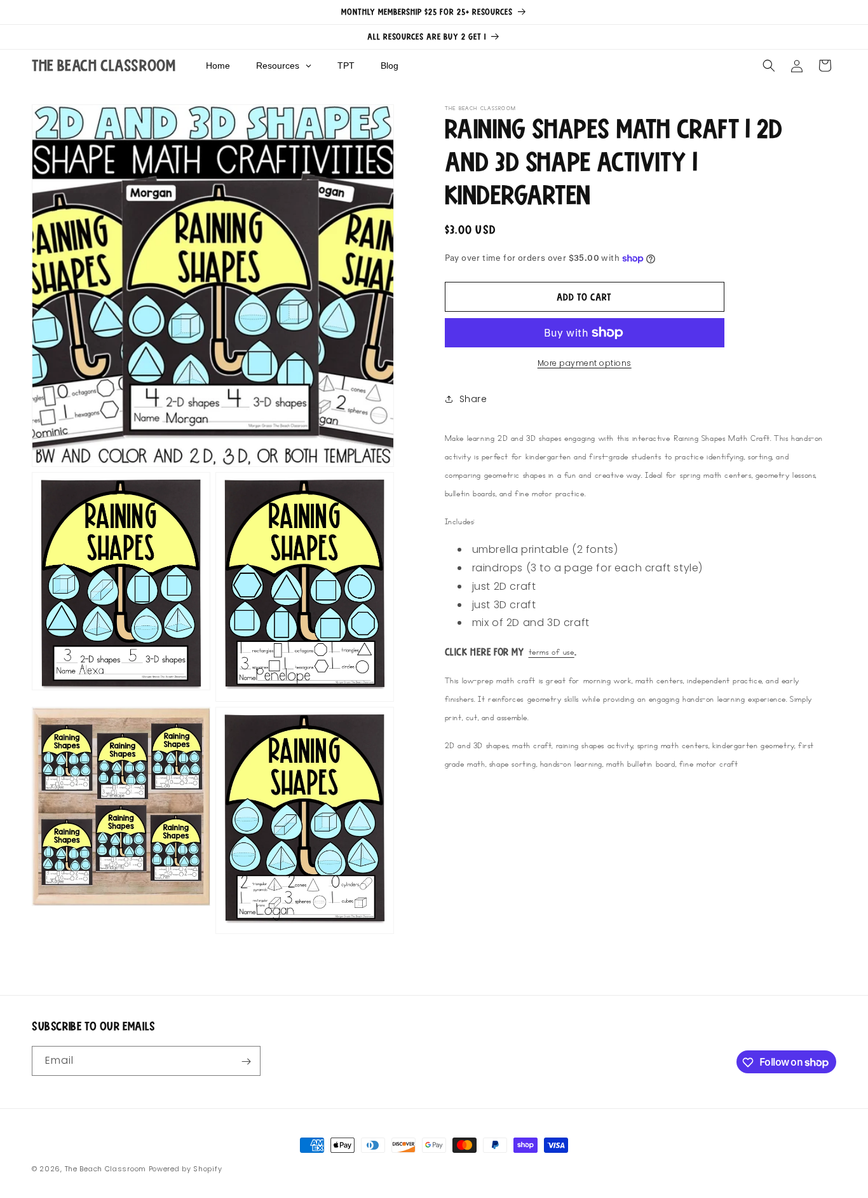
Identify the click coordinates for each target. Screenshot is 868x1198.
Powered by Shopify (185, 1169)
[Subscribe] (246, 1061)
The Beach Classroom (105, 1169)
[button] (769, 66)
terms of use (551, 651)
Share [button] (473, 399)
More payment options (585, 363)
